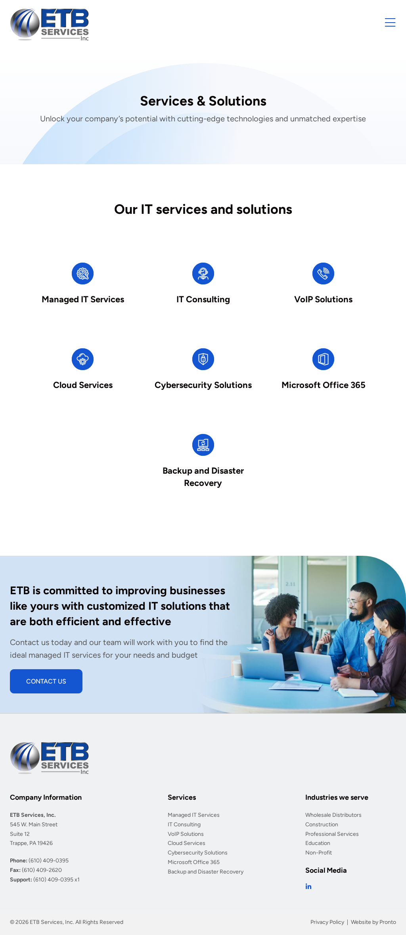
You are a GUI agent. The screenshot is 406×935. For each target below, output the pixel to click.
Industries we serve (336, 797)
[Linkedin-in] (308, 886)
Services (182, 797)
